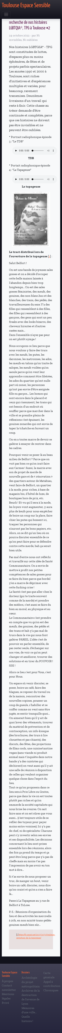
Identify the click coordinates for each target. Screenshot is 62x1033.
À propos (7, 981)
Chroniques (50, 990)
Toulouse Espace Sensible (26, 5)
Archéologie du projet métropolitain (31, 982)
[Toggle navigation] (6, 14)
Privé (5, 1003)
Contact (7, 985)
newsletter (9, 990)
